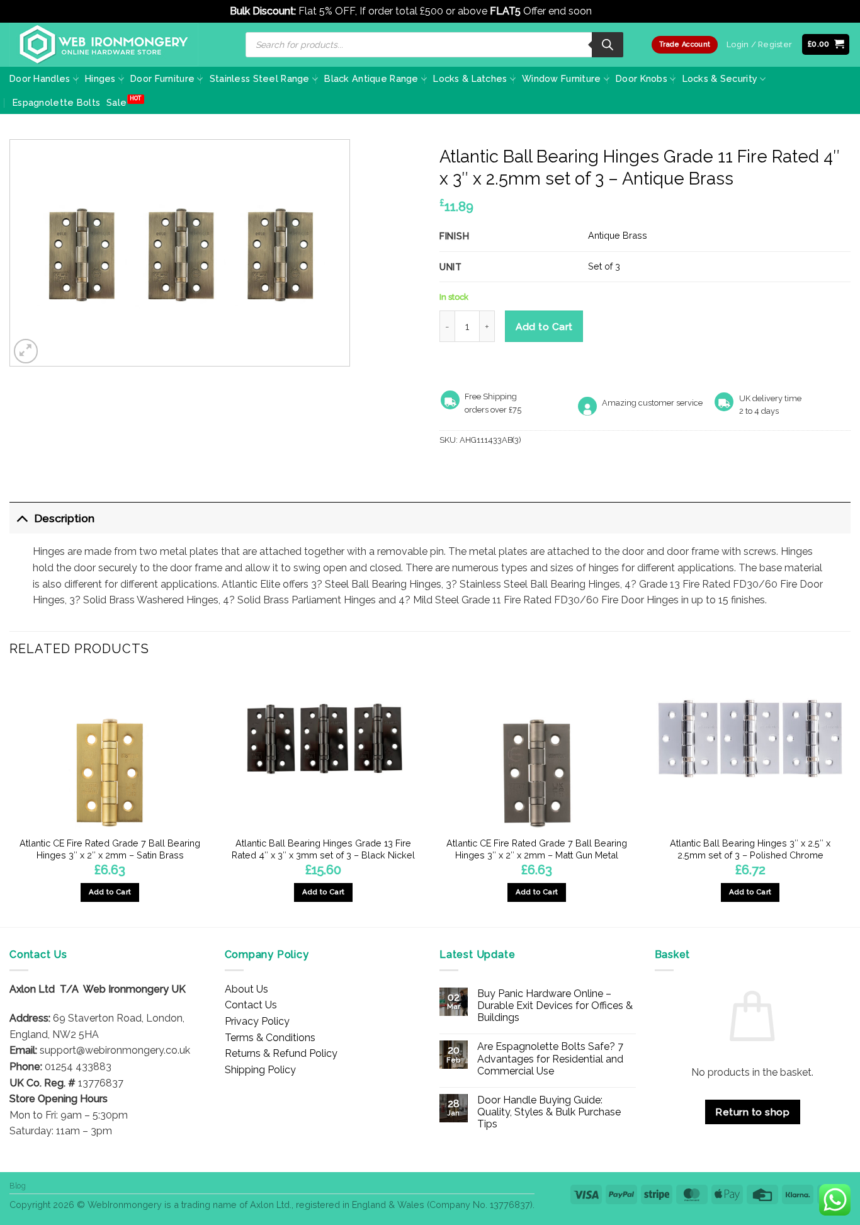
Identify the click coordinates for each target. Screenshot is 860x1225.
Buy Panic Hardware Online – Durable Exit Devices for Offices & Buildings (555, 1005)
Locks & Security (720, 78)
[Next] (849, 798)
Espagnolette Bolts (56, 102)
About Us (246, 989)
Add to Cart (544, 327)
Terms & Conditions (270, 1038)
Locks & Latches (470, 78)
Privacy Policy (257, 1021)
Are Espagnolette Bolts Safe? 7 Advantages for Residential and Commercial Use (550, 1058)
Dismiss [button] (612, 11)
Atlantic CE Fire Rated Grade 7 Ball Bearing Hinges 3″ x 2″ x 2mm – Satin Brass (110, 849)
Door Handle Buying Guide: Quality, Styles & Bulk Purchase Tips (549, 1112)
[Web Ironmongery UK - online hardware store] (103, 44)
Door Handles (39, 78)
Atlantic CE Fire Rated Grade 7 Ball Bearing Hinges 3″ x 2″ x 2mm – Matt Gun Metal (536, 849)
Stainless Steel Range (260, 78)
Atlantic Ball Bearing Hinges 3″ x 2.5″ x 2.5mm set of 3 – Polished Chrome (750, 849)
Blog (17, 1185)
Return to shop (752, 1112)
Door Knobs (641, 78)
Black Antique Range (371, 78)
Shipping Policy (260, 1070)
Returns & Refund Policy (281, 1053)
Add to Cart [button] (110, 891)
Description (64, 518)
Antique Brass (617, 235)
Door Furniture (162, 78)
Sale (116, 102)
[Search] (607, 44)
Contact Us (251, 1005)
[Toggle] (21, 518)
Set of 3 (604, 266)
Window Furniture (561, 78)
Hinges (100, 78)
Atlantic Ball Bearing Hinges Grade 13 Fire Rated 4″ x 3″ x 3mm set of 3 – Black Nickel (323, 849)
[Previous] (10, 798)
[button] (826, 44)
